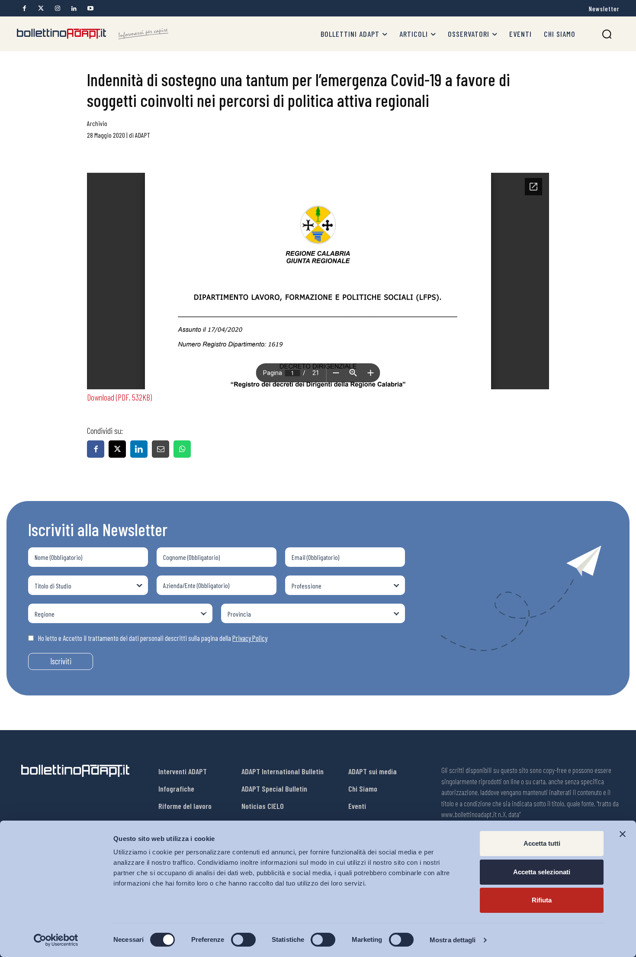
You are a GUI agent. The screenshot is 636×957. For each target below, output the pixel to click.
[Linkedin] (73, 8)
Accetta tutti (542, 843)
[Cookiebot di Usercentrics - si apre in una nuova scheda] (56, 940)
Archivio (97, 123)
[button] (606, 34)
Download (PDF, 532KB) (119, 397)
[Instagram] (57, 8)
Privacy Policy (249, 638)
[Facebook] (24, 8)
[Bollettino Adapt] (92, 33)
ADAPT (142, 135)
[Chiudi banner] (623, 834)
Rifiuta (542, 900)
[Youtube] (90, 8)
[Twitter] (40, 8)
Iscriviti (60, 661)
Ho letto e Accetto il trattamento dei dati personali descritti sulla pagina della (152, 638)
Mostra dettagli (453, 940)
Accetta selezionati (541, 872)
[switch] (243, 940)
